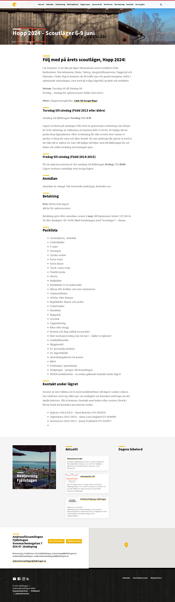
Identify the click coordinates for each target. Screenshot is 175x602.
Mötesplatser (73, 4)
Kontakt (129, 4)
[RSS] (28, 578)
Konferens (108, 4)
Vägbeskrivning (74, 541)
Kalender (50, 4)
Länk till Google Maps (86, 100)
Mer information (56, 541)
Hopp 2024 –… (30, 42)
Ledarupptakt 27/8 (87, 476)
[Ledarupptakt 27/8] (71, 478)
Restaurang (120, 4)
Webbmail (35, 591)
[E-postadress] (14, 578)
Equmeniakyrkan (20, 591)
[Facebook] (19, 578)
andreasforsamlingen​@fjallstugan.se (29, 561)
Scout (21, 42)
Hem (14, 42)
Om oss (41, 4)
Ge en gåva (140, 4)
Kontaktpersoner (140, 578)
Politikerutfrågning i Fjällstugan (93, 499)
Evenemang (60, 4)
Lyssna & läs (97, 4)
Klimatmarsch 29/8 (74, 459)
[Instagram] (23, 578)
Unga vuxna (85, 4)
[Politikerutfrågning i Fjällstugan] (71, 501)
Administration (22, 593)
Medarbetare (156, 578)
